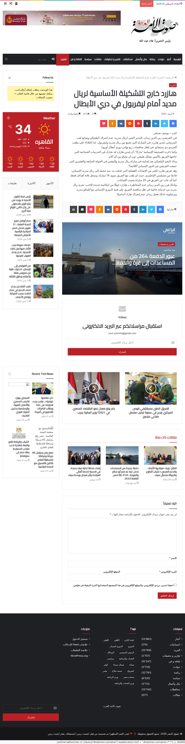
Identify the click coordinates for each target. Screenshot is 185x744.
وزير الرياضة (112, 677)
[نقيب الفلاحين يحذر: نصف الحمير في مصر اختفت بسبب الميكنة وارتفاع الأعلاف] (43, 291)
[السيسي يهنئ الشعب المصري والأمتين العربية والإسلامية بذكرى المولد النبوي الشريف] (18, 388)
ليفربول (130, 670)
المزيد (63, 59)
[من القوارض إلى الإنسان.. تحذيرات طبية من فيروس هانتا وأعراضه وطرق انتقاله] (43, 271)
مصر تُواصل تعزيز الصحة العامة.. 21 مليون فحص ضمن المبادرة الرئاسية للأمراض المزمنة (21, 227)
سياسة (88, 59)
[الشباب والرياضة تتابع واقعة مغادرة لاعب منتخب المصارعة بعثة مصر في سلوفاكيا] (18, 432)
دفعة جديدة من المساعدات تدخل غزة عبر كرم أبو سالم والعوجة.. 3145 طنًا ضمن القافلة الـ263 (124, 473)
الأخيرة (31, 183)
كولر (106, 664)
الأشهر (49, 183)
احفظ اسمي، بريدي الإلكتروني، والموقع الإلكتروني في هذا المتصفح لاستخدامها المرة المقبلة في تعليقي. (123, 585)
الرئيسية (177, 59)
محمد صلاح (117, 670)
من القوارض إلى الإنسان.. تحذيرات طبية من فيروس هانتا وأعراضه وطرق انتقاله (20, 271)
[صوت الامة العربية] (154, 30)
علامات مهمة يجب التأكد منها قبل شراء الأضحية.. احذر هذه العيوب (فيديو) (20, 250)
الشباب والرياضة (126, 658)
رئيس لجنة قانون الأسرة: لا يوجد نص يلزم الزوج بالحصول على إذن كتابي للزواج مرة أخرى (20, 203)
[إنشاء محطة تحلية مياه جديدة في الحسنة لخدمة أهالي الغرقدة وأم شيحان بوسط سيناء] (84, 455)
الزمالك (110, 652)
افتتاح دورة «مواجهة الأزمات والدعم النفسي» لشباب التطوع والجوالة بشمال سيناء (161, 471)
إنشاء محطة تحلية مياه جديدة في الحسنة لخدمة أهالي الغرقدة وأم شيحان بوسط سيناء (84, 471)
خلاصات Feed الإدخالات (75, 644)
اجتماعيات (175, 644)
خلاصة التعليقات (79, 650)
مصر (105, 670)
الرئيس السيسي (126, 652)
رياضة (152, 59)
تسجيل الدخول (80, 638)
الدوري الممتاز (116, 646)
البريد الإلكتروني (168, 571)
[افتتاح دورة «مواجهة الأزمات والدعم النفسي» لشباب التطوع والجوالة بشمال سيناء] (160, 455)
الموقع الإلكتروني (111, 571)
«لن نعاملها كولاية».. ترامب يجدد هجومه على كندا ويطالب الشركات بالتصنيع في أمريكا (42, 404)
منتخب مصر (128, 677)
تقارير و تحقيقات (112, 59)
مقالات (98, 59)
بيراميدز (110, 658)
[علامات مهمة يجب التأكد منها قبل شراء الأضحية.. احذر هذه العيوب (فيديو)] (43, 250)
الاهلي (106, 640)
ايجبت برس (53, 733)
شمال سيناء (118, 664)
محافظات (128, 59)
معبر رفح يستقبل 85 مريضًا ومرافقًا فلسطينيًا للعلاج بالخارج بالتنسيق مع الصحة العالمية (42, 459)
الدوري (131, 646)
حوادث (161, 59)
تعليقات (12, 183)
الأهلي (116, 640)
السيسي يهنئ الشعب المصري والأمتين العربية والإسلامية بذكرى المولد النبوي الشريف (20, 406)
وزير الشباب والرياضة (124, 683)
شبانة (131, 664)
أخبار (169, 59)
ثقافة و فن (76, 59)
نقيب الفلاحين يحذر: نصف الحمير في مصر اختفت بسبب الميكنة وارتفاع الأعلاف (20, 291)
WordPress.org (79, 655)
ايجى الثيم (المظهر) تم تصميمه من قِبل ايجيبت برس (103, 733)
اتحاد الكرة (129, 640)
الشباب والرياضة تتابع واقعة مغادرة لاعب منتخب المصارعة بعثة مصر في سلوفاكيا (18, 448)
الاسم (173, 558)
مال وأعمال (141, 59)
